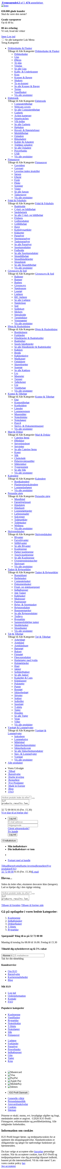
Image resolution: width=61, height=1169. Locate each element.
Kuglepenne (20, 549)
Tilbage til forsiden (10, 905)
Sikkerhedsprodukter (25, 745)
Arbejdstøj (19, 639)
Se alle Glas (20, 68)
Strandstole (20, 262)
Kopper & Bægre (23, 77)
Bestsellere (14, 780)
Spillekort (19, 308)
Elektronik (13, 98)
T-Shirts (12, 1026)
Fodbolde (19, 250)
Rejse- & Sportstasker (25, 604)
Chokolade (20, 458)
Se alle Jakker (21, 674)
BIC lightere (20, 297)
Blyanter (18, 537)
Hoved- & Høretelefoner (27, 130)
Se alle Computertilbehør (27, 109)
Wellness (18, 525)
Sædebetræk (20, 212)
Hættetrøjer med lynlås (26, 660)
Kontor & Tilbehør (17, 393)
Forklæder (19, 335)
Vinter (17, 188)
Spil (16, 306)
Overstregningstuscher (25, 560)
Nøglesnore (20, 288)
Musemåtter (20, 414)
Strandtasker (20, 628)
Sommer (18, 185)
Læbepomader (21, 513)
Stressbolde (20, 314)
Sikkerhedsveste (22, 748)
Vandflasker (20, 92)
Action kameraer (22, 115)
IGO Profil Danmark (18, 1092)
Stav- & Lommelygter (25, 754)
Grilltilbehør (20, 224)
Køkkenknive (21, 355)
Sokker (18, 698)
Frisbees (18, 218)
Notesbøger (20, 420)
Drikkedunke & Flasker (20, 48)
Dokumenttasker (22, 584)
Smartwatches (21, 118)
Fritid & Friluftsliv (17, 200)
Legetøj (18, 291)
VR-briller (19, 121)
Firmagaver (14, 159)
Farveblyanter (21, 540)
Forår (17, 180)
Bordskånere (20, 332)
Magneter (19, 376)
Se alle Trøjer (21, 715)
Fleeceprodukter (22, 657)
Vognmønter (20, 320)
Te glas (18, 62)
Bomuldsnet (20, 575)
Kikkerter (19, 232)
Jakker (17, 669)
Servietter (19, 446)
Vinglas (18, 65)
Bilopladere (20, 139)
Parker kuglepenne (24, 552)
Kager (17, 452)
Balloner (18, 276)
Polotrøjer (19, 683)
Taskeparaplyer (22, 241)
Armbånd (19, 642)
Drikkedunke (21, 54)
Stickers (18, 311)
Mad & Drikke (15, 431)
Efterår (17, 177)
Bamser (18, 279)
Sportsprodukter (22, 247)
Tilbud (11, 771)
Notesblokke (20, 417)
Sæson (17, 174)
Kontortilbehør (21, 402)
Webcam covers (22, 106)
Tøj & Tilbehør (15, 633)
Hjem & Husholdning (19, 326)
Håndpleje (19, 505)
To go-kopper (21, 83)
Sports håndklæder (24, 344)
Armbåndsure (21, 645)
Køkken (18, 349)
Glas (16, 57)
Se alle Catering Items (25, 449)
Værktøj (18, 756)
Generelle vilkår (16, 1098)
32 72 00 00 (7, 871)
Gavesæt (18, 168)
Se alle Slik (20, 470)
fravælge (38, 1151)
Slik (16, 455)
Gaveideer (19, 165)
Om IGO (12, 971)
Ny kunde (13, 831)
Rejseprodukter (22, 607)
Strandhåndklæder (23, 259)
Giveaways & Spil (17, 270)
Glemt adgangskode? (18, 828)
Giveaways (20, 285)
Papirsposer (20, 601)
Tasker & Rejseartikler (19, 569)
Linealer (18, 408)
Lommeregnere (22, 411)
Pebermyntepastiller (24, 461)
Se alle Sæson (21, 191)
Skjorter (18, 695)
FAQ (11, 791)
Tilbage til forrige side (32, 905)
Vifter (17, 721)
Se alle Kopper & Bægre (27, 86)
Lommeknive (21, 739)
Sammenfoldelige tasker (26, 622)
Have (17, 226)
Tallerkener (20, 382)
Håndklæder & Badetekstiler (29, 338)
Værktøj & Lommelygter (20, 727)
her (23, 1163)
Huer (17, 666)
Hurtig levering (16, 777)
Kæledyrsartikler (22, 229)
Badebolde (19, 206)
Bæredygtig (14, 774)
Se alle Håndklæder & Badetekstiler (32, 347)
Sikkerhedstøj (21, 692)
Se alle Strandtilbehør (25, 265)
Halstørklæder (21, 663)
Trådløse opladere (23, 144)
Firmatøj (18, 654)
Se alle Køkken (22, 370)
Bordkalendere (21, 481)
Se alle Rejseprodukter (25, 613)
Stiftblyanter (20, 543)
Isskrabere (19, 736)
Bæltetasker (20, 578)
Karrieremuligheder (18, 977)
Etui (16, 399)
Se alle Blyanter (22, 546)
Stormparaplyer (22, 238)
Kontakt (12, 998)
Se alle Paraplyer (23, 244)
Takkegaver (20, 194)
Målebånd (19, 742)
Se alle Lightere (22, 300)
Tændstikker (20, 317)
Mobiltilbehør (21, 133)
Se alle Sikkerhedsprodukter (28, 751)
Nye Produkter (16, 783)
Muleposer (19, 598)
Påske (17, 183)
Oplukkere (19, 361)
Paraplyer (19, 235)
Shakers (18, 80)
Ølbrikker (19, 440)
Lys (16, 373)
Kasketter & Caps (23, 677)
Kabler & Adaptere (24, 142)
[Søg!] (33, 798)
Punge (17, 686)
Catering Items (21, 437)
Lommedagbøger (23, 487)
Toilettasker (20, 522)
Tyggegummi (21, 467)
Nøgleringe (20, 303)
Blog (11, 788)
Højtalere (19, 127)
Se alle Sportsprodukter (26, 253)
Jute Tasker (20, 592)
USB (17, 153)
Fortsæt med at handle (19, 860)
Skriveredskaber (16, 531)
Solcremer (19, 516)
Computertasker (22, 581)
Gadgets (18, 112)
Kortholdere (20, 405)
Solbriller (19, 701)
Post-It (17, 423)
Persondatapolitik (17, 1101)
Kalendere (13, 475)
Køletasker (19, 595)
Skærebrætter (21, 364)
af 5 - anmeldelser (22, 2)
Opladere (19, 136)
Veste (17, 718)
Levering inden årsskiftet (27, 171)
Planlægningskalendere (26, 484)
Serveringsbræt (22, 443)
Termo (17, 89)
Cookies (12, 1107)
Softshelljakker (22, 672)
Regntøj (18, 689)
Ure (16, 385)
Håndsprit (19, 508)
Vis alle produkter (23, 95)
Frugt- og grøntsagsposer (27, 587)
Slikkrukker (20, 464)
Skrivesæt (19, 563)
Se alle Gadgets (22, 124)
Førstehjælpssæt (22, 502)
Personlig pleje (15, 493)
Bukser (18, 651)
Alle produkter (15, 762)
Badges (18, 282)
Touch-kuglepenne (24, 554)
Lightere (18, 294)
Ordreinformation (17, 995)
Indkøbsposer (21, 590)
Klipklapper (20, 680)
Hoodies (18, 713)
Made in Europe (16, 785)
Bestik (17, 352)
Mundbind (19, 499)
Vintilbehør (20, 388)
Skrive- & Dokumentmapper (29, 426)
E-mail (35, 871)
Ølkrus (17, 60)
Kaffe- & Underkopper (26, 71)
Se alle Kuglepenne (24, 557)
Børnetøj (18, 648)
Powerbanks (20, 150)
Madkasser (19, 358)
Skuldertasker (21, 625)
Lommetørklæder (23, 511)
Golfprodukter (21, 221)
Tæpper (18, 379)
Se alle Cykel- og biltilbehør (28, 215)
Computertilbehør (23, 103)
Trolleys (18, 616)
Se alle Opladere (22, 147)
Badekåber (19, 341)
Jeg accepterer (8, 1166)
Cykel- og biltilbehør (25, 209)
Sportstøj (18, 704)
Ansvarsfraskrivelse (18, 1104)
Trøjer (17, 710)
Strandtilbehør (21, 256)
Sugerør (18, 367)
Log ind (12, 818)
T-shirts (18, 707)
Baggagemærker (22, 610)
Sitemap (12, 1110)
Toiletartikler (20, 519)
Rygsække (19, 619)
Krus (16, 74)
